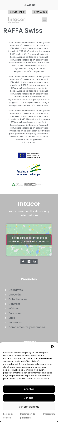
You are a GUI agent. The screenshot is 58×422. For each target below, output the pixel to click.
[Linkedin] (29, 261)
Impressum (49, 414)
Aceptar (29, 389)
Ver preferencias (29, 406)
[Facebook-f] (23, 261)
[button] (53, 346)
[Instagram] (35, 261)
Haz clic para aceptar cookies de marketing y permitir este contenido (29, 239)
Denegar (29, 398)
